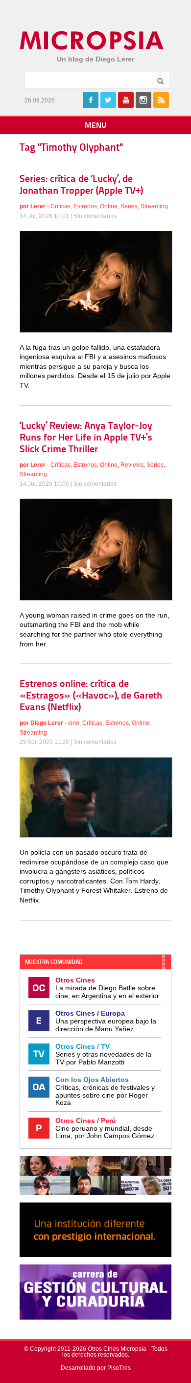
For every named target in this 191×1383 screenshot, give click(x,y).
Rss (161, 100)
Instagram (143, 100)
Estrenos (85, 206)
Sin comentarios (95, 216)
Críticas (60, 206)
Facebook (90, 100)
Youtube (126, 100)
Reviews (131, 464)
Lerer (38, 206)
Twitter (108, 100)
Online (109, 206)
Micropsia (92, 40)
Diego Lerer (46, 723)
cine (73, 723)
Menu (95, 126)
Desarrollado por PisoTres (96, 1367)
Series (129, 206)
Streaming (154, 206)
